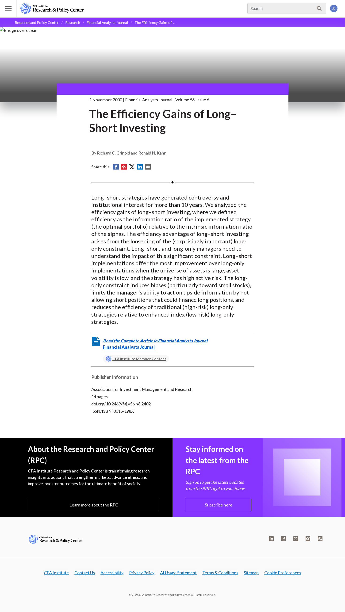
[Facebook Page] (283, 538)
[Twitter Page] (295, 538)
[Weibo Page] (308, 538)
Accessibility (111, 572)
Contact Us (84, 572)
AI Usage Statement (178, 572)
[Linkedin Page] (271, 538)
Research (72, 22)
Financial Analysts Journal (107, 22)
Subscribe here (218, 504)
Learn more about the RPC (93, 504)
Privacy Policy (141, 572)
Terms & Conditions (220, 572)
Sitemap (251, 572)
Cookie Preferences (282, 572)
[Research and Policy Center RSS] (320, 538)
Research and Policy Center (37, 22)
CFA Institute (56, 572)
